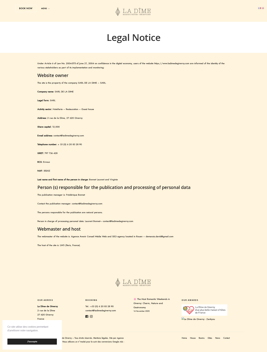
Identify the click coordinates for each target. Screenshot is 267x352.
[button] (7, 334)
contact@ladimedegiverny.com (87, 204)
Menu (44, 8)
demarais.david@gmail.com (159, 236)
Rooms (202, 338)
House (193, 338)
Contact (226, 338)
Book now (25, 8)
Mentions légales (100, 338)
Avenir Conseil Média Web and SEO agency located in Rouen (111, 236)
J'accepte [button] (32, 341)
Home (184, 338)
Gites (210, 338)
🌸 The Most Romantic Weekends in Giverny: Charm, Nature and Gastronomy (152, 303)
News (217, 338)
